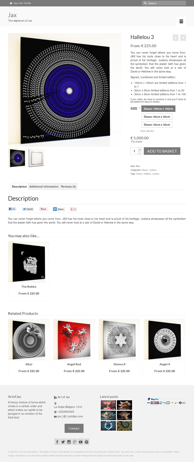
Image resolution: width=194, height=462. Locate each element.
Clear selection (147, 130)
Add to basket (162, 151)
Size (135, 108)
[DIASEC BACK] (36, 158)
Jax (12, 15)
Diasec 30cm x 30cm (157, 124)
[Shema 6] (175, 37)
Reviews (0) (68, 186)
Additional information (44, 186)
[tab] (19, 186)
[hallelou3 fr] (17, 158)
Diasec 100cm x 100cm (158, 109)
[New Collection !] (108, 426)
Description (19, 186)
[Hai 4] (183, 37)
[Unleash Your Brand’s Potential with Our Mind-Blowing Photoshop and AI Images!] (108, 415)
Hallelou (147, 173)
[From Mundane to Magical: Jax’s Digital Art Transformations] (108, 405)
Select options (28, 299)
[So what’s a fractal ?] (124, 426)
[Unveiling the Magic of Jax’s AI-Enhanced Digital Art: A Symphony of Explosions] (124, 405)
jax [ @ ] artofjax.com (70, 416)
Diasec (145, 169)
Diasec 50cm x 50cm (157, 116)
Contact (74, 428)
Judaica (152, 169)
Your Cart (22, 3)
